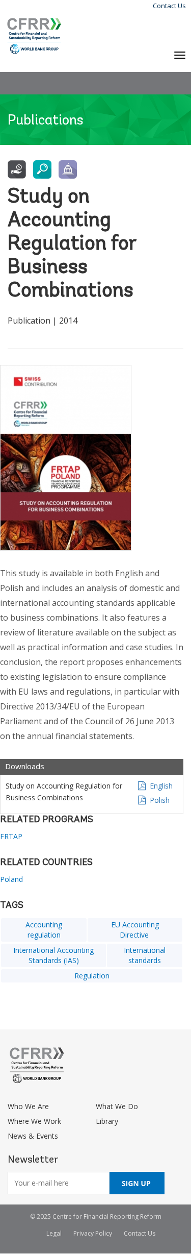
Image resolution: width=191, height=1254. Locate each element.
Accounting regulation (43, 930)
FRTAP (11, 836)
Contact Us (169, 5)
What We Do (117, 1106)
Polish (160, 800)
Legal (54, 1233)
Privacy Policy (92, 1233)
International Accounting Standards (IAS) (53, 955)
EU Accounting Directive (135, 930)
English (161, 786)
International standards (145, 955)
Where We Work (34, 1121)
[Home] (34, 36)
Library (107, 1121)
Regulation (92, 975)
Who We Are (28, 1106)
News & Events (33, 1136)
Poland (11, 879)
